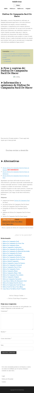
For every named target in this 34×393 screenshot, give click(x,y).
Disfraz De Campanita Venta (11, 269)
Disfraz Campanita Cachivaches (12, 247)
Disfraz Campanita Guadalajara (12, 255)
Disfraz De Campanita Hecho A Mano (14, 259)
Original (28, 8)
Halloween (20, 8)
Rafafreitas (17, 2)
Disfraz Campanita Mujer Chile (12, 273)
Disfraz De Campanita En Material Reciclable (16, 251)
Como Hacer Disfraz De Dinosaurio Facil (14, 281)
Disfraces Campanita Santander (12, 279)
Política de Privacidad (7, 379)
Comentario (4, 311)
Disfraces (12, 8)
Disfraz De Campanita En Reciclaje (13, 249)
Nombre (3, 332)
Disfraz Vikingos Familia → (17, 296)
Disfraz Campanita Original (11, 277)
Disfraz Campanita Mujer (10, 271)
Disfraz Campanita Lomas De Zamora (14, 263)
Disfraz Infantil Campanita (10, 261)
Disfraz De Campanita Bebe (11, 245)
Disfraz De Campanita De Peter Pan (13, 243)
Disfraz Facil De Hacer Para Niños (13, 287)
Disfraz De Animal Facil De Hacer (13, 283)
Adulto (6, 8)
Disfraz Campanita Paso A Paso (12, 267)
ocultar (12, 51)
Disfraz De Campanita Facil (21, 201)
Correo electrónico (6, 339)
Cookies (4, 382)
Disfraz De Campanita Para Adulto (13, 275)
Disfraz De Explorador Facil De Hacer (14, 285)
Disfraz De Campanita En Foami (12, 253)
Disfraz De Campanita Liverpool (12, 265)
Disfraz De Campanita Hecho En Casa (14, 257)
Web (2, 345)
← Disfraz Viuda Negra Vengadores (17, 298)
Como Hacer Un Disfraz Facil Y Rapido (14, 289)
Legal (3, 376)
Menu (18, 5)
